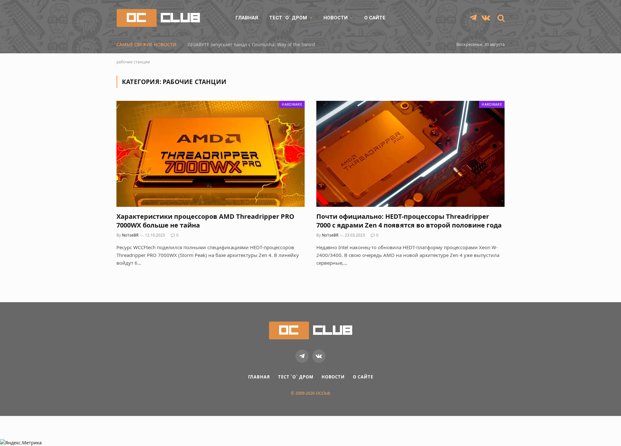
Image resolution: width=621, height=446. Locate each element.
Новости (335, 18)
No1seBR (130, 235)
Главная (246, 18)
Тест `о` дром (288, 18)
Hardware (292, 104)
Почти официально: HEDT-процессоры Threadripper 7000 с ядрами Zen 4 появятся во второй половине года (409, 220)
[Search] (500, 18)
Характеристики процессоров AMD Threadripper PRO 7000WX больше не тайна (205, 220)
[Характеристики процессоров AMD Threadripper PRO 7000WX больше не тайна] (210, 154)
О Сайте (375, 18)
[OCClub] (158, 18)
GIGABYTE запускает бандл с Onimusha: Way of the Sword (251, 45)
